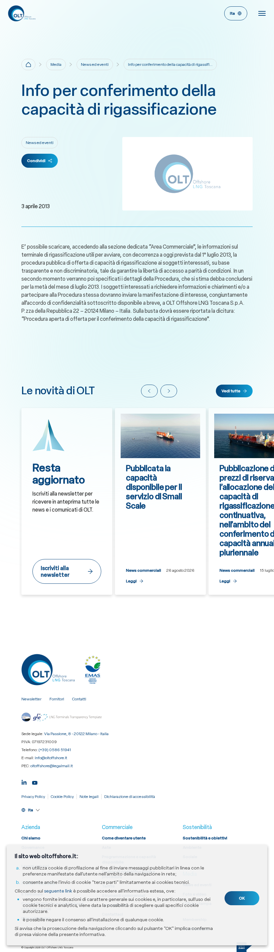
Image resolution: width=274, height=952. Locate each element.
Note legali (89, 796)
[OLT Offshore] (72, 13)
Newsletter (31, 699)
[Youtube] (34, 781)
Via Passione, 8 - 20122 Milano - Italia (76, 733)
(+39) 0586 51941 (54, 750)
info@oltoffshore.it (51, 758)
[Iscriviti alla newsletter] (67, 501)
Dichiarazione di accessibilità (129, 796)
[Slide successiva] (168, 391)
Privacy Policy (33, 796)
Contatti (79, 699)
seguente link (58, 891)
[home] (28, 64)
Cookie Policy (62, 796)
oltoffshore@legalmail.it (51, 766)
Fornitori (56, 699)
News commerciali (143, 570)
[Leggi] (160, 501)
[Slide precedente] (149, 391)
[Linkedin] (24, 781)
